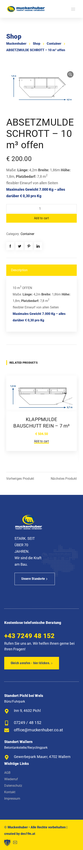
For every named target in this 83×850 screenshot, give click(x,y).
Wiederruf (11, 779)
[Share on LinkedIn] (38, 246)
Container (54, 44)
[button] (7, 842)
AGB (7, 773)
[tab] (41, 270)
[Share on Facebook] (10, 246)
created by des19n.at (19, 834)
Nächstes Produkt (64, 478)
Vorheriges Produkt (20, 478)
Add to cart (41, 218)
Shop (36, 44)
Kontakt (9, 792)
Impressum (12, 798)
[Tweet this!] (20, 246)
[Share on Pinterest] (29, 246)
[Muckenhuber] (26, 9)
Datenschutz (13, 786)
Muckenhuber (16, 44)
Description (19, 270)
